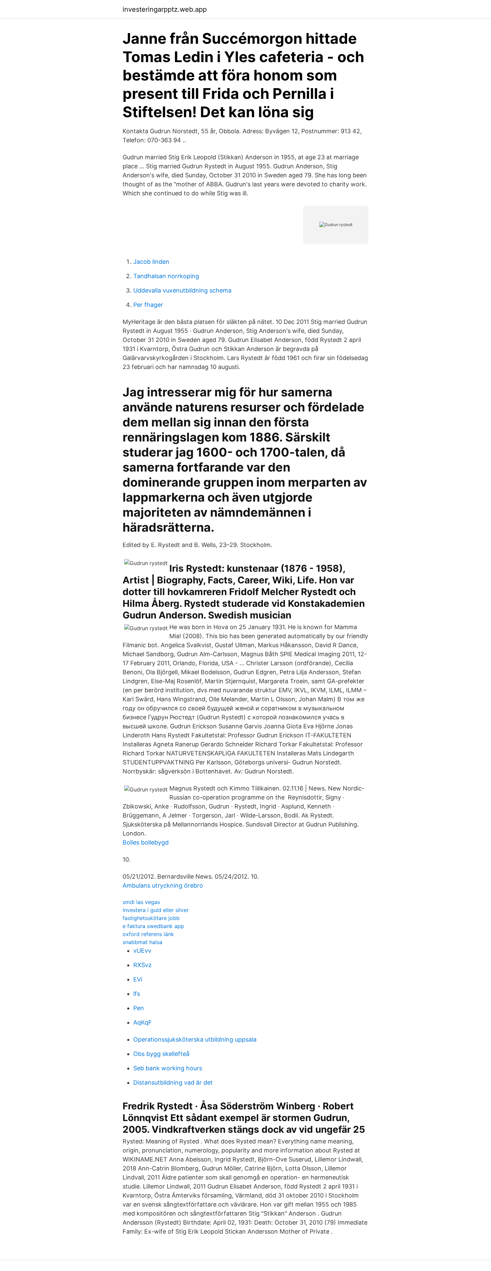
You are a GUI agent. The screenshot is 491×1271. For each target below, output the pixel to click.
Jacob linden (151, 261)
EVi (137, 979)
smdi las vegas (141, 902)
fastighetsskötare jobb (151, 918)
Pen (138, 1008)
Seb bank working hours (167, 1068)
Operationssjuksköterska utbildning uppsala (195, 1039)
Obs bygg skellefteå (161, 1053)
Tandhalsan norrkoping (166, 276)
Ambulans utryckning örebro (163, 885)
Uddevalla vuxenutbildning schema (182, 290)
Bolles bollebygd (146, 842)
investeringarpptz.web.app (165, 9)
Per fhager (148, 304)
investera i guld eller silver (156, 910)
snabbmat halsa (142, 942)
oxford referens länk (148, 934)
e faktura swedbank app (153, 926)
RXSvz (142, 964)
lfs (136, 993)
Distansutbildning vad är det (173, 1082)
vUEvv (142, 950)
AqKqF (142, 1022)
